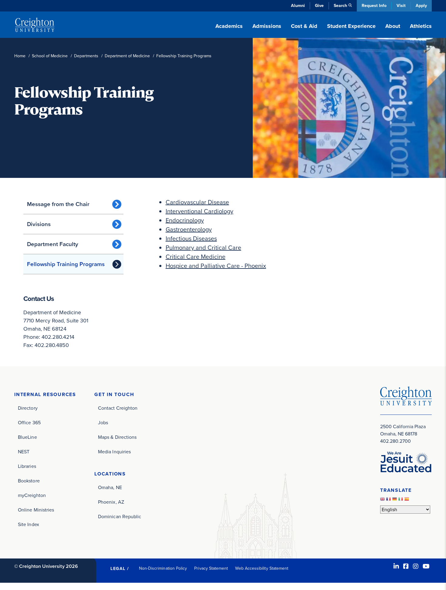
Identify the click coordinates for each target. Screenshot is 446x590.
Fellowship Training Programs (66, 264)
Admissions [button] (266, 26)
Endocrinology (185, 220)
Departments (86, 56)
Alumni (298, 5)
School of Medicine (50, 56)
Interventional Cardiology (199, 211)
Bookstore (29, 480)
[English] (383, 500)
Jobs (103, 422)
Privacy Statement (211, 568)
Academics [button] (229, 26)
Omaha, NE (110, 487)
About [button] (392, 26)
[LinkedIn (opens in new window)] (396, 566)
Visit (401, 5)
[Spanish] (407, 500)
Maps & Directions (117, 437)
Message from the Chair (58, 204)
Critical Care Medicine (195, 256)
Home (19, 56)
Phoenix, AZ (111, 501)
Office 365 (29, 422)
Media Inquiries (114, 451)
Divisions (39, 224)
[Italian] (401, 500)
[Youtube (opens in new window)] (426, 566)
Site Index (28, 524)
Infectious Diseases (191, 238)
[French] (389, 500)
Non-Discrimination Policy (163, 568)
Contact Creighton (117, 408)
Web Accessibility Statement (261, 568)
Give (319, 5)
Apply (421, 5)
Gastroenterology (189, 229)
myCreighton (32, 495)
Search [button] (340, 5)
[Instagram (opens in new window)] (416, 566)
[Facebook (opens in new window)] (406, 566)
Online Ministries (36, 509)
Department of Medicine (127, 56)
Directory (28, 408)
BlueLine (27, 437)
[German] (395, 500)
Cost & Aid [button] (304, 26)
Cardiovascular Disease (197, 202)
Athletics (421, 26)
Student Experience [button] (351, 26)
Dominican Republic (119, 516)
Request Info (374, 5)
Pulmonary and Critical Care (203, 247)
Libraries (27, 466)
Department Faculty (52, 244)
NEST (23, 451)
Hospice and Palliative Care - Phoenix (216, 265)
